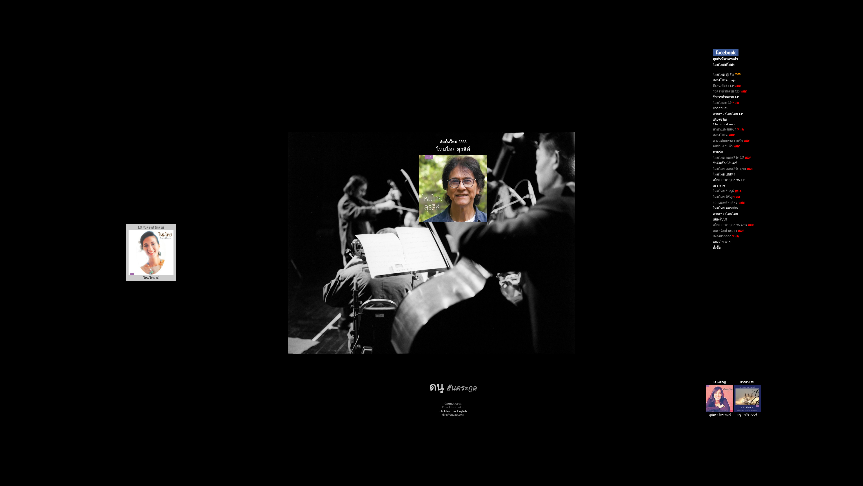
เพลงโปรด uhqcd (725, 80)
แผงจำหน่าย (722, 242)
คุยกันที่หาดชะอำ (725, 59)
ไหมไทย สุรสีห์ (724, 74)
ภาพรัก (718, 152)
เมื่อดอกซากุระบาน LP (729, 180)
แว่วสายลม (721, 108)
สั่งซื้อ (717, 247)
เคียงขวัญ (720, 119)
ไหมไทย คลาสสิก (725, 208)
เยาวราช (719, 185)
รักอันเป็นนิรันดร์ (725, 163)
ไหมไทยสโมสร (724, 64)
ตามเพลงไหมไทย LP (728, 114)
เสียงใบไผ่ (720, 219)
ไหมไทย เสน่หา (724, 174)
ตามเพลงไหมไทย (725, 214)
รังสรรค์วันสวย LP (726, 97)
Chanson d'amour (725, 124)
